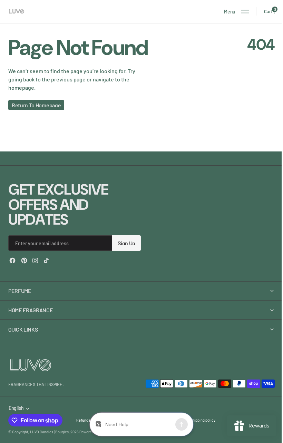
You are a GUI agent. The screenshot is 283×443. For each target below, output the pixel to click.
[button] (236, 11)
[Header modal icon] (245, 11)
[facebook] (12, 260)
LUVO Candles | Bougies (49, 432)
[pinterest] (24, 260)
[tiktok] (46, 260)
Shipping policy (202, 420)
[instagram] (35, 260)
